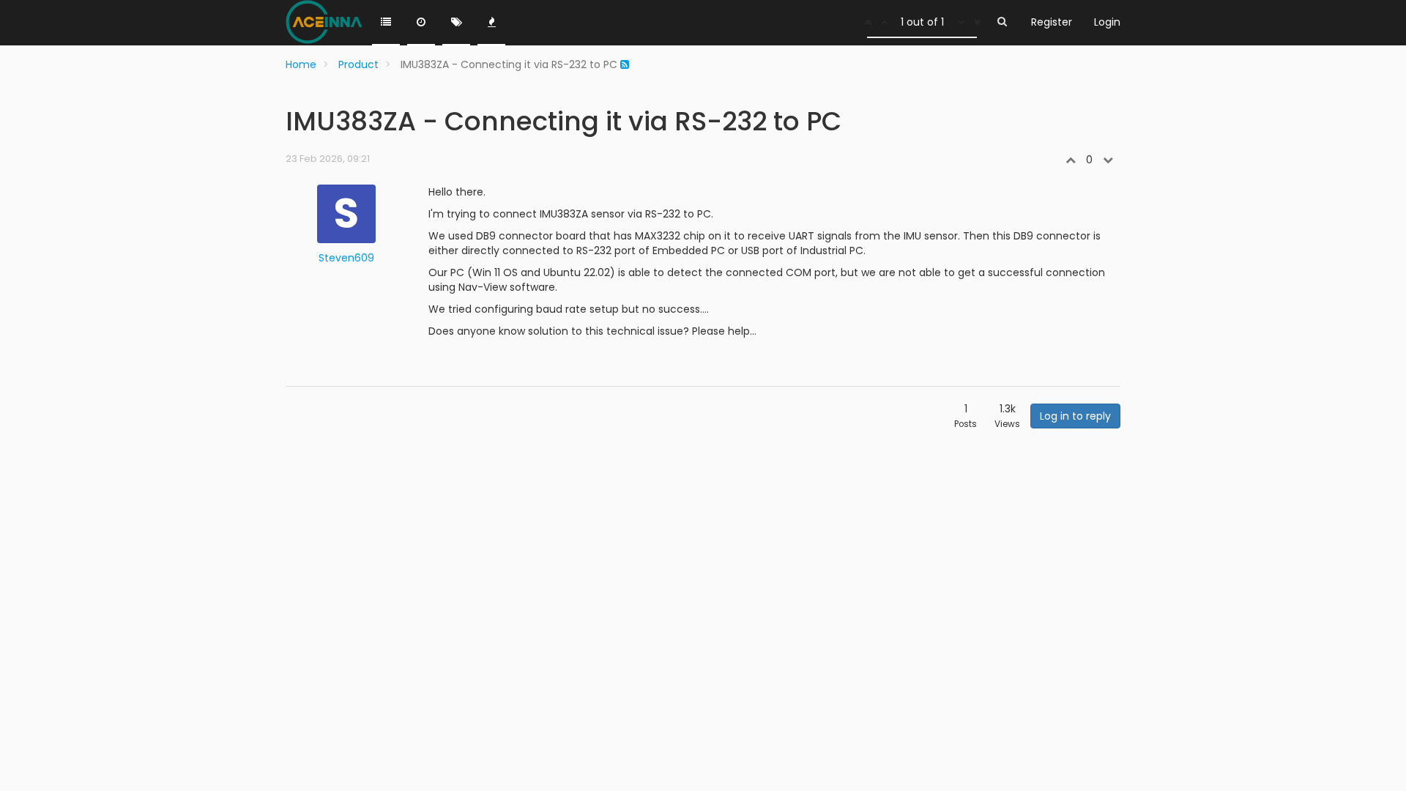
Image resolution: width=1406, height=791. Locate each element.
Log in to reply (1075, 416)
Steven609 (346, 257)
